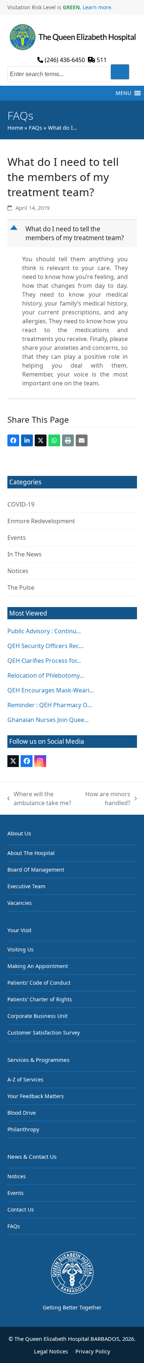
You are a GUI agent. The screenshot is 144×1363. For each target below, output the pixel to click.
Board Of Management (35, 869)
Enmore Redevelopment (41, 521)
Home (15, 127)
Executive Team (26, 886)
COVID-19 (20, 504)
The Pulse (20, 587)
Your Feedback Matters (35, 1096)
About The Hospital (31, 852)
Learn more (97, 7)
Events (16, 538)
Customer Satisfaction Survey (43, 1032)
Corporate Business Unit (37, 1015)
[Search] (120, 71)
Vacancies (19, 902)
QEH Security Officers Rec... (45, 646)
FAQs (35, 127)
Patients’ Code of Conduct (39, 982)
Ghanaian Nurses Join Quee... (48, 720)
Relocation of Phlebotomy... (45, 675)
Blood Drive (21, 1112)
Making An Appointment (37, 966)
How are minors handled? (107, 798)
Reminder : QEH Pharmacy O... (49, 705)
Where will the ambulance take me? (39, 798)
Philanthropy (23, 1129)
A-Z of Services (25, 1079)
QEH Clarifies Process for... (44, 661)
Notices (17, 571)
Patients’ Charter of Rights (39, 999)
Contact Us (20, 1209)
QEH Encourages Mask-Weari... (50, 690)
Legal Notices (51, 1351)
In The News (24, 554)
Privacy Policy (92, 1351)
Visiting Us (20, 949)
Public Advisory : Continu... (44, 631)
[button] (123, 93)
